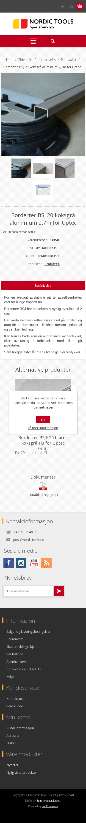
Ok (43, 420)
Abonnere (59, 591)
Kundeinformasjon (20, 728)
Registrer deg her (62, 6)
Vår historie (14, 654)
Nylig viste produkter (21, 772)
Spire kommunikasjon (48, 800)
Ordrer (11, 743)
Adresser (12, 735)
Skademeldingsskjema (22, 646)
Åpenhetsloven (17, 661)
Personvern (14, 639)
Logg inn (71, 6)
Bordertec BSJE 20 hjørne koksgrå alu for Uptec (43, 440)
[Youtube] (34, 563)
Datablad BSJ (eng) (43, 494)
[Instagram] (21, 563)
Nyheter (12, 765)
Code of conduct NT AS (24, 669)
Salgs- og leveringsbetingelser (28, 631)
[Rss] (46, 563)
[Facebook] (8, 563)
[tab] (43, 285)
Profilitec (52, 264)
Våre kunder (15, 706)
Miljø (10, 677)
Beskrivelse (43, 285)
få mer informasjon (43, 427)
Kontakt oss (15, 698)
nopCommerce (50, 806)
